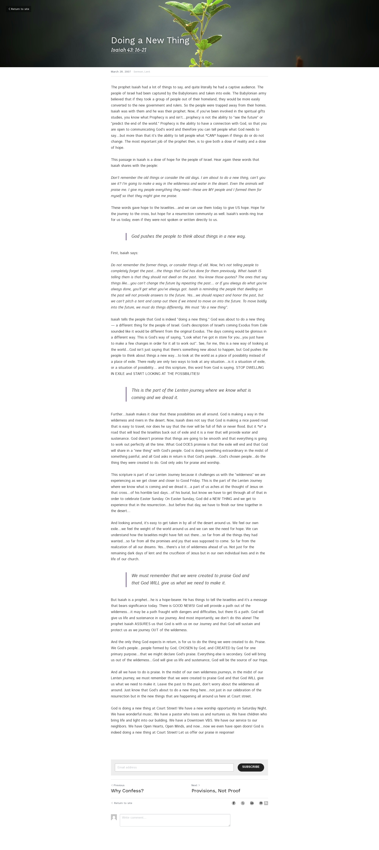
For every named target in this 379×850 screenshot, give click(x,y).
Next (194, 785)
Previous (119, 785)
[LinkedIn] (252, 803)
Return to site (20, 9)
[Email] (261, 803)
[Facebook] (234, 803)
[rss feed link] (266, 803)
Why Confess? (127, 790)
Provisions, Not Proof (215, 790)
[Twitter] (243, 803)
